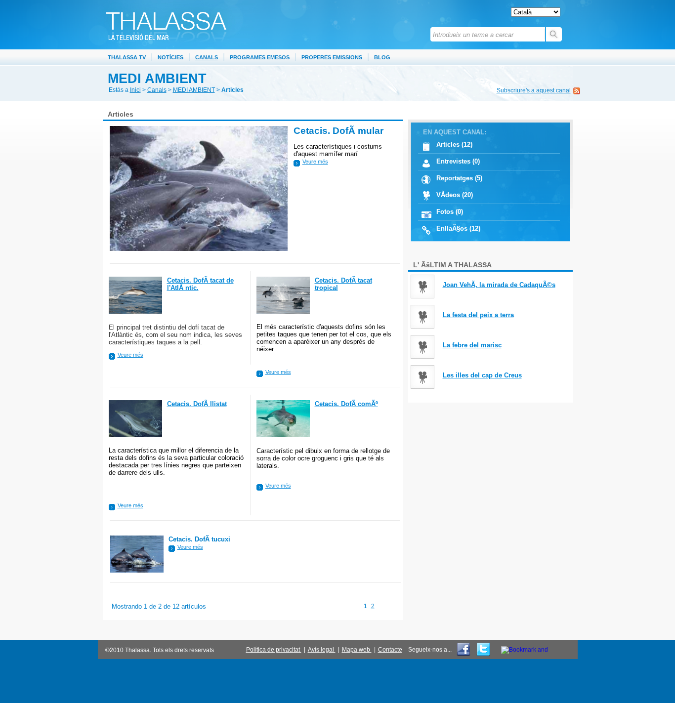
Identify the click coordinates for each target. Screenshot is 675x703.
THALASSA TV (127, 57)
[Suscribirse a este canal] (576, 89)
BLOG (382, 57)
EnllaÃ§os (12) (458, 228)
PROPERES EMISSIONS (331, 57)
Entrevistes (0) (458, 161)
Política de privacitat (273, 649)
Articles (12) (454, 144)
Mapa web (357, 649)
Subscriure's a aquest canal (534, 90)
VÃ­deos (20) (454, 195)
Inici (135, 89)
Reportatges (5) (459, 178)
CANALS (206, 57)
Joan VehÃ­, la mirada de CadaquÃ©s (499, 285)
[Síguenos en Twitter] (482, 655)
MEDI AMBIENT (194, 89)
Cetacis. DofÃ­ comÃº (346, 404)
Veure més (315, 162)
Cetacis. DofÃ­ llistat (197, 404)
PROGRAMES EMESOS (260, 57)
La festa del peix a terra (478, 315)
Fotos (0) (449, 211)
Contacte (390, 649)
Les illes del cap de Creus (482, 375)
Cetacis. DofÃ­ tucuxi (199, 539)
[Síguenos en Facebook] (464, 655)
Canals (157, 89)
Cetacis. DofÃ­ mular (338, 130)
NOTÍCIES (170, 57)
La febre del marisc (472, 345)
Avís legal (322, 649)
